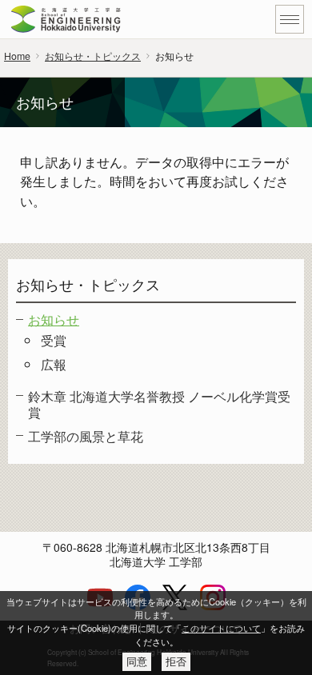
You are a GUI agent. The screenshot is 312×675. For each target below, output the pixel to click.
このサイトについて (221, 627)
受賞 (53, 340)
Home (17, 56)
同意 (136, 662)
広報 (53, 364)
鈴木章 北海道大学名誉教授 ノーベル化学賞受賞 (159, 404)
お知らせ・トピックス (93, 56)
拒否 (176, 662)
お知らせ (53, 319)
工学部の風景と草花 (85, 436)
